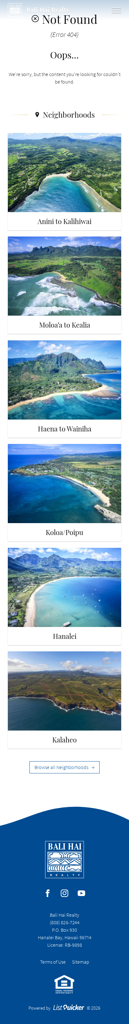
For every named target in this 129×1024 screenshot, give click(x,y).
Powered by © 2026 (64, 1008)
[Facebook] (47, 893)
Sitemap (80, 962)
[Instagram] (64, 893)
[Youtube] (81, 893)
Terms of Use (53, 962)
